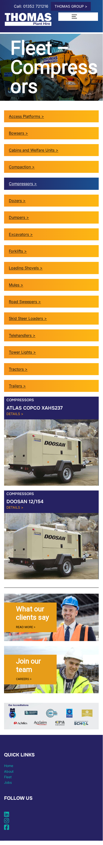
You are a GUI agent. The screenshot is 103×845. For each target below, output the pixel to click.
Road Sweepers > (25, 301)
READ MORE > (25, 627)
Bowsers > (18, 133)
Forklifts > (18, 251)
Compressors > (23, 183)
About (9, 771)
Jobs (8, 782)
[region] (51, 617)
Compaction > (22, 166)
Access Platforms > (26, 116)
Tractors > (18, 369)
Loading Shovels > (26, 267)
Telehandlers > (22, 335)
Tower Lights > (22, 352)
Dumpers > (19, 217)
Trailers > (17, 385)
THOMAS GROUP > (70, 6)
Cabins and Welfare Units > (33, 150)
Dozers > (17, 200)
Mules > (16, 284)
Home (8, 766)
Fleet (8, 777)
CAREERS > (24, 679)
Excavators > (21, 234)
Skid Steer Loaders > (28, 318)
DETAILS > (14, 414)
